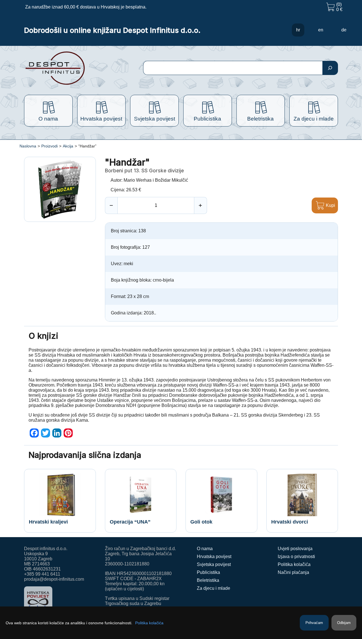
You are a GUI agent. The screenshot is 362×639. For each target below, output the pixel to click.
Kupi (330, 205)
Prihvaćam (314, 623)
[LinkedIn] (56, 433)
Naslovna (28, 146)
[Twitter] (45, 433)
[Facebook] (34, 433)
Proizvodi (49, 146)
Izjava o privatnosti (296, 556)
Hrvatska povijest (214, 556)
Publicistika (208, 572)
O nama (205, 548)
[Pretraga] (330, 68)
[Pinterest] (68, 433)
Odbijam (344, 623)
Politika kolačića (294, 564)
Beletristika (208, 580)
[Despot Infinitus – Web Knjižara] (73, 68)
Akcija (68, 146)
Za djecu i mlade (213, 588)
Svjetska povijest (214, 564)
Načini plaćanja (293, 572)
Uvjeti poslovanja (295, 548)
